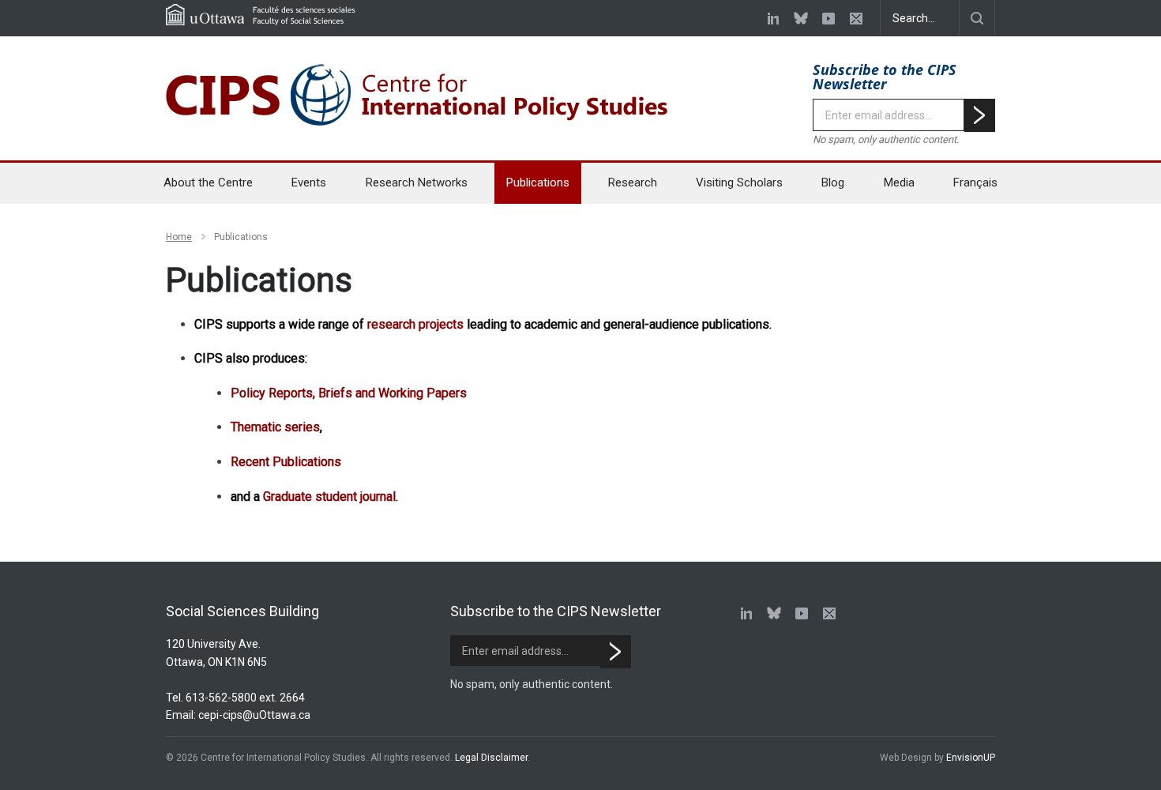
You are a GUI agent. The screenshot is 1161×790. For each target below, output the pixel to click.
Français (975, 182)
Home (179, 237)
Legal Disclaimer (491, 757)
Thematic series (275, 426)
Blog (832, 182)
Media (899, 182)
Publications (537, 182)
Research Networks (417, 182)
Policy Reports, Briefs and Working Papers (349, 393)
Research (632, 182)
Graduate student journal (329, 496)
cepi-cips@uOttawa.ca (254, 715)
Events (308, 182)
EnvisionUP (970, 757)
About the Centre (208, 182)
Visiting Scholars (739, 182)
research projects (415, 324)
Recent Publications (286, 461)
